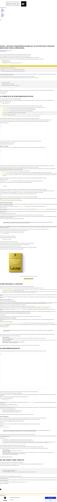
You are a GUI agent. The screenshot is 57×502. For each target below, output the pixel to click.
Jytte (9, 50)
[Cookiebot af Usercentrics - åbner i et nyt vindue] (5, 500)
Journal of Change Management (41, 209)
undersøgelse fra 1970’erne (18, 309)
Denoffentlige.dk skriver (6, 108)
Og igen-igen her (5, 174)
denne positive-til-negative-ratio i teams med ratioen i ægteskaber (43, 306)
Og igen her (4, 173)
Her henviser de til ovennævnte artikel (8, 291)
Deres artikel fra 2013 (2, 324)
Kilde (31, 439)
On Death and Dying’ (31, 402)
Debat (0, 50)
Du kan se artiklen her (49, 303)
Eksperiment (3, 50)
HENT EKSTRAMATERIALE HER (28, 278)
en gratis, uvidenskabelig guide (9, 69)
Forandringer (6, 50)
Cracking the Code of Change (21, 206)
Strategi (11, 50)
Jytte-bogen (11, 142)
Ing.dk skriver (4, 107)
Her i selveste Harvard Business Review (8, 289)
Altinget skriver (4, 109)
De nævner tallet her (5, 172)
